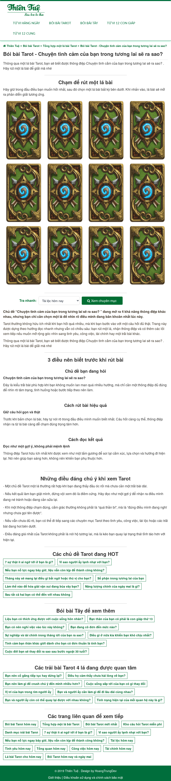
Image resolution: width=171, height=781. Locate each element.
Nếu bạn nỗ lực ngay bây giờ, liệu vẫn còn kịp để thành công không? (54, 570)
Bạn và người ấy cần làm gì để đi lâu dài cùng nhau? (95, 692)
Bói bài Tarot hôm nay (20, 724)
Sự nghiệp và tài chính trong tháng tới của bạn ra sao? (44, 635)
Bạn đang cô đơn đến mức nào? (93, 627)
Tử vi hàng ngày (26, 23)
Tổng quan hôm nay (51, 748)
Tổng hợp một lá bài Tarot (60, 724)
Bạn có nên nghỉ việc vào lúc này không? (34, 627)
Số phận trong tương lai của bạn (120, 578)
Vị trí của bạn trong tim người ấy (28, 692)
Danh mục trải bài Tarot (21, 732)
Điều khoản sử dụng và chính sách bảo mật (93, 777)
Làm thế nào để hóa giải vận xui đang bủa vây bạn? (42, 586)
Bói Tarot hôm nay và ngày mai (69, 757)
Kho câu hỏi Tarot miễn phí (142, 724)
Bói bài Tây (89, 23)
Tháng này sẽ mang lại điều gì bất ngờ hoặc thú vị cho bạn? (48, 578)
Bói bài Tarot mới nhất (101, 724)
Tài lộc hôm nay (122, 740)
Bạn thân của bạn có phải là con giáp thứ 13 (121, 619)
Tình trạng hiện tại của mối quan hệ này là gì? (129, 700)
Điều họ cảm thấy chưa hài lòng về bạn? (97, 675)
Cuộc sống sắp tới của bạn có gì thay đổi (115, 684)
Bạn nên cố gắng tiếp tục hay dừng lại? (33, 675)
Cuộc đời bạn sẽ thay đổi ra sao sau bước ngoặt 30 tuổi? (46, 651)
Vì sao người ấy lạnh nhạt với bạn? (84, 562)
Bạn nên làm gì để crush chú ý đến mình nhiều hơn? (42, 684)
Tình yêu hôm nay (18, 748)
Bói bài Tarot (60, 23)
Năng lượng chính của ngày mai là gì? (112, 586)
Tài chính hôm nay (118, 748)
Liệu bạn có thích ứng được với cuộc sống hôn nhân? (44, 619)
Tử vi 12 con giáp (121, 23)
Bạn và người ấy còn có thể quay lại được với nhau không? (48, 700)
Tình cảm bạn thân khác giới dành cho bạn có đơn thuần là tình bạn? (55, 643)
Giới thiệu (54, 777)
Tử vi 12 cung (24, 33)
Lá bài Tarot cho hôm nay (23, 757)
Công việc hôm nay (85, 748)
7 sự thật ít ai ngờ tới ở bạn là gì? (29, 562)
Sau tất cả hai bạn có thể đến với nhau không (37, 594)
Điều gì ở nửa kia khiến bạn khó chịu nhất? (121, 635)
